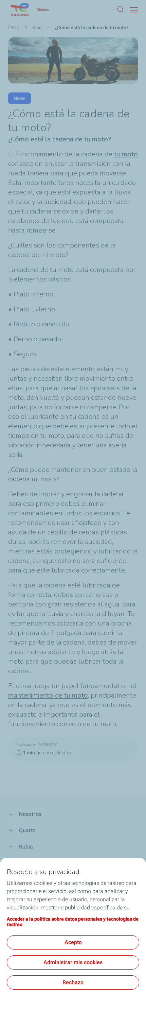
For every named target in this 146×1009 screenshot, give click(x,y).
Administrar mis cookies (73, 962)
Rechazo (73, 982)
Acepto (73, 942)
